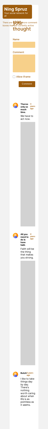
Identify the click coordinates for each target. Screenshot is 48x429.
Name (16, 39)
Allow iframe (23, 77)
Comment (18, 52)
